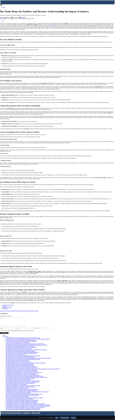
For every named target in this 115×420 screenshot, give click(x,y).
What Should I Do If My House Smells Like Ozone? (17, 388)
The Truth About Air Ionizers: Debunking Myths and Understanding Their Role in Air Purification (26, 345)
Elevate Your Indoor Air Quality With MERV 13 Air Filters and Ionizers (21, 340)
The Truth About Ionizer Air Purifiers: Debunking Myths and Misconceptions (22, 352)
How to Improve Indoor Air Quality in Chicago (16, 354)
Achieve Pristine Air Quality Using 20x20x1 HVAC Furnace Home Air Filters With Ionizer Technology (28, 406)
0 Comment (22, 17)
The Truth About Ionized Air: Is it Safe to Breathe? (16, 384)
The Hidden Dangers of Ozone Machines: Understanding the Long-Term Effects (23, 355)
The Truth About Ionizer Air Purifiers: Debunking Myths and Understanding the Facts (24, 394)
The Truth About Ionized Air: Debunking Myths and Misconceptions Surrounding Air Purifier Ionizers (27, 391)
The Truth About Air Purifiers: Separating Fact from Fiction (18, 392)
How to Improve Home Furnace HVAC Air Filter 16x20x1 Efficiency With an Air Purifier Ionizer (26, 377)
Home (3, 7)
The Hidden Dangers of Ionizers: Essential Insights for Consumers (20, 364)
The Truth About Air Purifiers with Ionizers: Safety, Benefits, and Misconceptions (23, 380)
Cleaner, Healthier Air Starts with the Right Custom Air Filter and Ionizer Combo (23, 337)
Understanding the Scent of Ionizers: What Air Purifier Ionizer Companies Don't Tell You (24, 376)
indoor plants (5, 308)
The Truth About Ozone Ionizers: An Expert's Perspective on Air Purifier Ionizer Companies (25, 403)
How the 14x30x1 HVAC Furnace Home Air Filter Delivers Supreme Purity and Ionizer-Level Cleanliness (28, 358)
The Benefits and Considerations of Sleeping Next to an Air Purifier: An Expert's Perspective (25, 407)
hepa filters (4, 306)
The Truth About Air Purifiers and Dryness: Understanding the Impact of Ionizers (23, 359)
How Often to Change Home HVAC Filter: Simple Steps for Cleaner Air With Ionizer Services (26, 362)
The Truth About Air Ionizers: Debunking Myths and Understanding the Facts (22, 389)
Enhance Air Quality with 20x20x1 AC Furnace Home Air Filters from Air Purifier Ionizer (25, 343)
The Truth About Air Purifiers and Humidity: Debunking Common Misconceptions (23, 408)
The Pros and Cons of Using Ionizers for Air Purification (18, 342)
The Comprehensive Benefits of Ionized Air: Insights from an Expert (20, 378)
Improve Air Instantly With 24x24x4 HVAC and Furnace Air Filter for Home (22, 395)
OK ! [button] (57, 417)
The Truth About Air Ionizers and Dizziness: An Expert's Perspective (20, 383)
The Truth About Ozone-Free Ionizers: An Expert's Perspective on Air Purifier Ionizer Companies (26, 349)
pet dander (53, 25)
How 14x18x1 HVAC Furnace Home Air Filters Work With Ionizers (20, 356)
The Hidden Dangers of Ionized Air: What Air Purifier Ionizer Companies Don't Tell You (24, 397)
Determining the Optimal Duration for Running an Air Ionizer (19, 348)
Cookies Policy (51, 417)
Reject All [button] (73, 417)
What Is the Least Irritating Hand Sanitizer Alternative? (17, 396)
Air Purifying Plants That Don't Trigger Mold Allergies (17, 360)
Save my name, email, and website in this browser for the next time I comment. (17, 330)
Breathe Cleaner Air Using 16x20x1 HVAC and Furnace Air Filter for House (22, 382)
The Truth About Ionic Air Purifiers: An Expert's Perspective (18, 361)
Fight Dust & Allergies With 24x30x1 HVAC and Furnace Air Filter (20, 386)
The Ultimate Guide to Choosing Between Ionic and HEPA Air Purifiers (21, 366)
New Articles (6, 336)
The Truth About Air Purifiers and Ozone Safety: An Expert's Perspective (21, 373)
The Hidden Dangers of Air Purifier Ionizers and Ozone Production (20, 346)
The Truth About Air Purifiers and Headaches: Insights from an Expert (20, 351)
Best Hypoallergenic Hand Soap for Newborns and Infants (18, 379)
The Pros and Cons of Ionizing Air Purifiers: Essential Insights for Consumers (22, 400)
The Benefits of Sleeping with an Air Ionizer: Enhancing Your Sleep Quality (22, 367)
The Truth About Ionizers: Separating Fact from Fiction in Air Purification (21, 341)
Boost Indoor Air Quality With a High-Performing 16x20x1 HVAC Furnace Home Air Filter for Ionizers (28, 339)
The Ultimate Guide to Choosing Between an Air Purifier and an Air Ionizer (22, 371)
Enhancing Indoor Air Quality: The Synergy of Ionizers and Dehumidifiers (21, 402)
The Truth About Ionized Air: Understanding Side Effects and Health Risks (21, 401)
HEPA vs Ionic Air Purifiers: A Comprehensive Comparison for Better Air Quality (23, 385)
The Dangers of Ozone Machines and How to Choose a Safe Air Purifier (21, 347)
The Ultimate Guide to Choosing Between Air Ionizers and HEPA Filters (21, 353)
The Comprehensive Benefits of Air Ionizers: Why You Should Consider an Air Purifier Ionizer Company (28, 404)
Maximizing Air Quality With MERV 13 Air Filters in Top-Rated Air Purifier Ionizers (24, 372)
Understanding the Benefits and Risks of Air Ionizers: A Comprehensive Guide (22, 374)
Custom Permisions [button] (64, 417)
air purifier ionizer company (8, 305)
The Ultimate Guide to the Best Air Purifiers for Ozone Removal (19, 398)
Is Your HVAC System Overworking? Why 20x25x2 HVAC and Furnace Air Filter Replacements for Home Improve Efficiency (33, 368)
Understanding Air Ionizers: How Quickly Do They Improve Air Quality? (21, 390)
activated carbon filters (7, 307)
